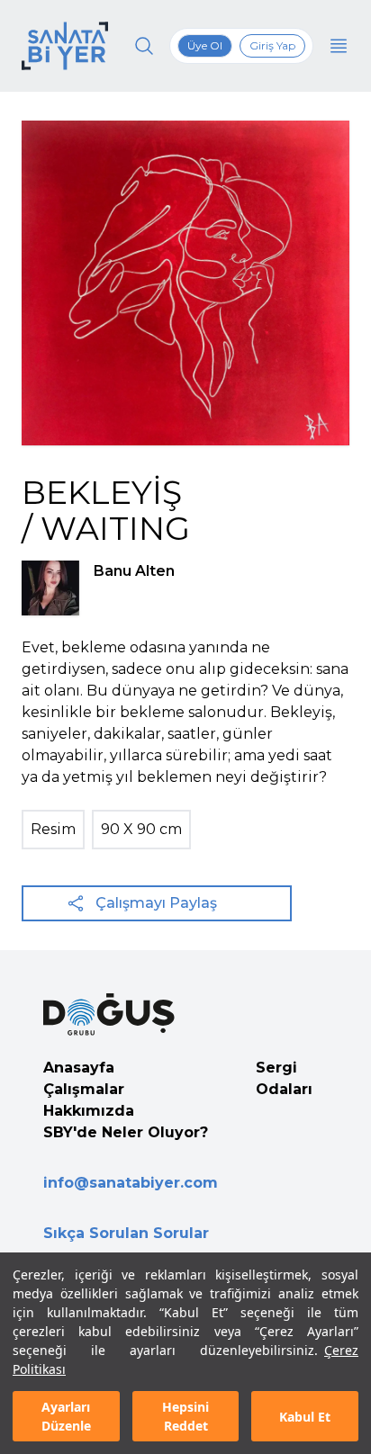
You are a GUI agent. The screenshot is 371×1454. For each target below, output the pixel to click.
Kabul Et (304, 1416)
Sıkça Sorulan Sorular (126, 1233)
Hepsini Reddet (185, 1416)
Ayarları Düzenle (66, 1416)
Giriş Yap (272, 45)
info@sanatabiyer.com (130, 1182)
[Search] (144, 46)
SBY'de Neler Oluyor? (125, 1132)
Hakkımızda (88, 1110)
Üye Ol (204, 45)
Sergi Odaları (284, 1078)
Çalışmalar (83, 1089)
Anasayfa (78, 1067)
